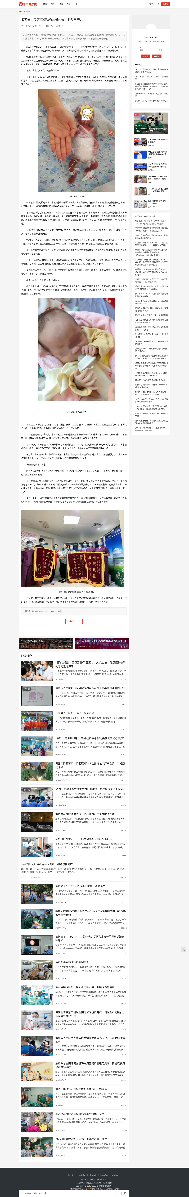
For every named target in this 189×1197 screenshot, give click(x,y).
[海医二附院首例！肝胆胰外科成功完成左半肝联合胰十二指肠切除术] (37, 771)
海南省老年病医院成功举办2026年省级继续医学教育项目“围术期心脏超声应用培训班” (151, 365)
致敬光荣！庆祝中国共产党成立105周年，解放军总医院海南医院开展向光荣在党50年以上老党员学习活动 (151, 262)
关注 (146, 56)
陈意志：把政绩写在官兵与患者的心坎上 (151, 380)
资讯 (52, 4)
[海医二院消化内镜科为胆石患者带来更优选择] (37, 1097)
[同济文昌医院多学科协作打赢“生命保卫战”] (37, 1122)
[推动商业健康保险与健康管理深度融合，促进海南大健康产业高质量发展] (140, 167)
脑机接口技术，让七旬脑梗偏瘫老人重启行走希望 (83, 839)
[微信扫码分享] (35, 1193)
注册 (157, 4)
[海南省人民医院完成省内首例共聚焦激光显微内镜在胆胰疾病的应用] (37, 1046)
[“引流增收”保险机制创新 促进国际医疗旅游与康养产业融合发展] (140, 155)
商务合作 (93, 1175)
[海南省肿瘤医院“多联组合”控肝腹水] (140, 204)
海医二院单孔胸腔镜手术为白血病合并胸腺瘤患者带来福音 (89, 789)
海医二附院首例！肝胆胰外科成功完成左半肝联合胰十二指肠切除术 (90, 765)
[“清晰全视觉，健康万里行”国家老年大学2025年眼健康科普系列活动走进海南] (37, 671)
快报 (61, 4)
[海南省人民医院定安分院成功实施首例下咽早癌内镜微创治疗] (37, 696)
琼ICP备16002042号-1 (79, 1189)
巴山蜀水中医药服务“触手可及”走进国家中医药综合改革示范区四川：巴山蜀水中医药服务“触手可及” (151, 86)
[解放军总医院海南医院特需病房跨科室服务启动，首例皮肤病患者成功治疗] (37, 1071)
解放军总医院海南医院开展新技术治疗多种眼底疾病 (85, 814)
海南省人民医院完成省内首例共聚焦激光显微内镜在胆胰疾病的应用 (90, 1039)
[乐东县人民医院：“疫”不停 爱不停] (37, 721)
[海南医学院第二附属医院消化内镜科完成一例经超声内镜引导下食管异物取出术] (37, 1020)
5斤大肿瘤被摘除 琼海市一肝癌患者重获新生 (81, 1139)
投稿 (75, 4)
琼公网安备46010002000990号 (105, 1189)
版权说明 (104, 1175)
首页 (45, 4)
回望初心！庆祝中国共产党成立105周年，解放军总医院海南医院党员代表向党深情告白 (151, 272)
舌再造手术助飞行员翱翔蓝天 (72, 962)
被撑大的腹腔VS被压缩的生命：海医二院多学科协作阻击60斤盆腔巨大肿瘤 (91, 913)
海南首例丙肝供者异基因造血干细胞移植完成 (47, 864)
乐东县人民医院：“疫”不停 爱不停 (74, 713)
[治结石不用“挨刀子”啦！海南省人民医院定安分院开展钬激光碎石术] (37, 945)
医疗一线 (49, 26)
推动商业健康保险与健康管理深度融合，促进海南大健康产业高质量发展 (158, 166)
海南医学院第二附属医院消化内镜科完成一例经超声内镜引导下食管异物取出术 (90, 1014)
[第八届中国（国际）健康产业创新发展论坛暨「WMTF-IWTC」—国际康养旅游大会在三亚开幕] (140, 191)
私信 (157, 56)
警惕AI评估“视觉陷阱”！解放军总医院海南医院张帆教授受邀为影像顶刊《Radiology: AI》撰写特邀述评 (151, 252)
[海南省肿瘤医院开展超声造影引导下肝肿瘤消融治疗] (37, 995)
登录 (151, 4)
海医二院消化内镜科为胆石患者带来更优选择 (81, 1089)
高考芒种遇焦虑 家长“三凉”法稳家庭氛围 (151, 315)
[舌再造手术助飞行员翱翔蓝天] (37, 970)
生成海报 (27, 1193)
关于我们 (71, 1175)
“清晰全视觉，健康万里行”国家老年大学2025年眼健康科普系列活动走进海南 (90, 664)
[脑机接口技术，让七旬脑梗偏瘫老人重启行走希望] (37, 847)
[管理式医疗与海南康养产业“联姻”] (140, 142)
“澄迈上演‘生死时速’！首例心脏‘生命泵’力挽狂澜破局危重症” (89, 738)
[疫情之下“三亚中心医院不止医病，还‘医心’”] (37, 894)
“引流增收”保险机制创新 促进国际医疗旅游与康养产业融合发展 (158, 154)
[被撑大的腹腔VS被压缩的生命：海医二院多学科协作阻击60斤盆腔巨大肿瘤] (37, 919)
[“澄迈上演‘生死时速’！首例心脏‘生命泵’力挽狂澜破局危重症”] (37, 746)
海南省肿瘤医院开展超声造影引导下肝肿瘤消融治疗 (85, 987)
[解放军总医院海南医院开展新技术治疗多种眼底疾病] (37, 822)
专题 (68, 4)
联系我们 (82, 1175)
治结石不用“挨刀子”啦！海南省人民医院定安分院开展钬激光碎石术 (89, 938)
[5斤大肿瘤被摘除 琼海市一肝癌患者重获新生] (37, 1147)
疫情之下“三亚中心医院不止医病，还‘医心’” (80, 886)
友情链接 (114, 1175)
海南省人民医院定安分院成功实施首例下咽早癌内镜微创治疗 (90, 688)
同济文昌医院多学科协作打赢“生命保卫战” (79, 1114)
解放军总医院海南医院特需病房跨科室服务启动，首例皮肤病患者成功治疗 (90, 1065)
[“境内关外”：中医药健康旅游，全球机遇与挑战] (140, 179)
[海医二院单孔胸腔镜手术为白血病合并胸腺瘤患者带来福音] (37, 797)
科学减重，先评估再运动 (145, 216)
